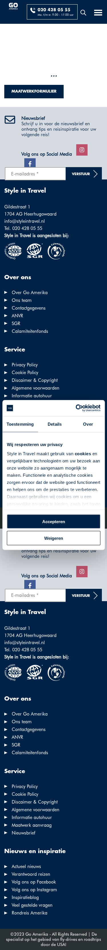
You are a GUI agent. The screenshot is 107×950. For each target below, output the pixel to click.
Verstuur (81, 174)
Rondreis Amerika (29, 913)
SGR (16, 323)
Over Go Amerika (30, 292)
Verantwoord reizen (31, 874)
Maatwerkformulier (33, 91)
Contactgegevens (29, 308)
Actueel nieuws (26, 866)
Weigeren (53, 538)
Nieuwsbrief (23, 833)
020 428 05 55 (54, 10)
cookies (82, 453)
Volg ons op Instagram (34, 889)
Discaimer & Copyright (35, 380)
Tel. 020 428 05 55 (23, 228)
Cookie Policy (25, 372)
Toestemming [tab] (20, 423)
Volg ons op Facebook (34, 882)
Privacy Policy (25, 365)
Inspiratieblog (25, 897)
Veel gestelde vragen (32, 905)
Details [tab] (55, 423)
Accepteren (53, 521)
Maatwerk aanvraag (32, 825)
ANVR (17, 315)
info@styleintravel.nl (24, 221)
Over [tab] (88, 423)
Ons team (22, 300)
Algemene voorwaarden (35, 388)
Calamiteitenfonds (30, 331)
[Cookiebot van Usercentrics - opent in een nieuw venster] (76, 408)
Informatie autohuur (32, 395)
